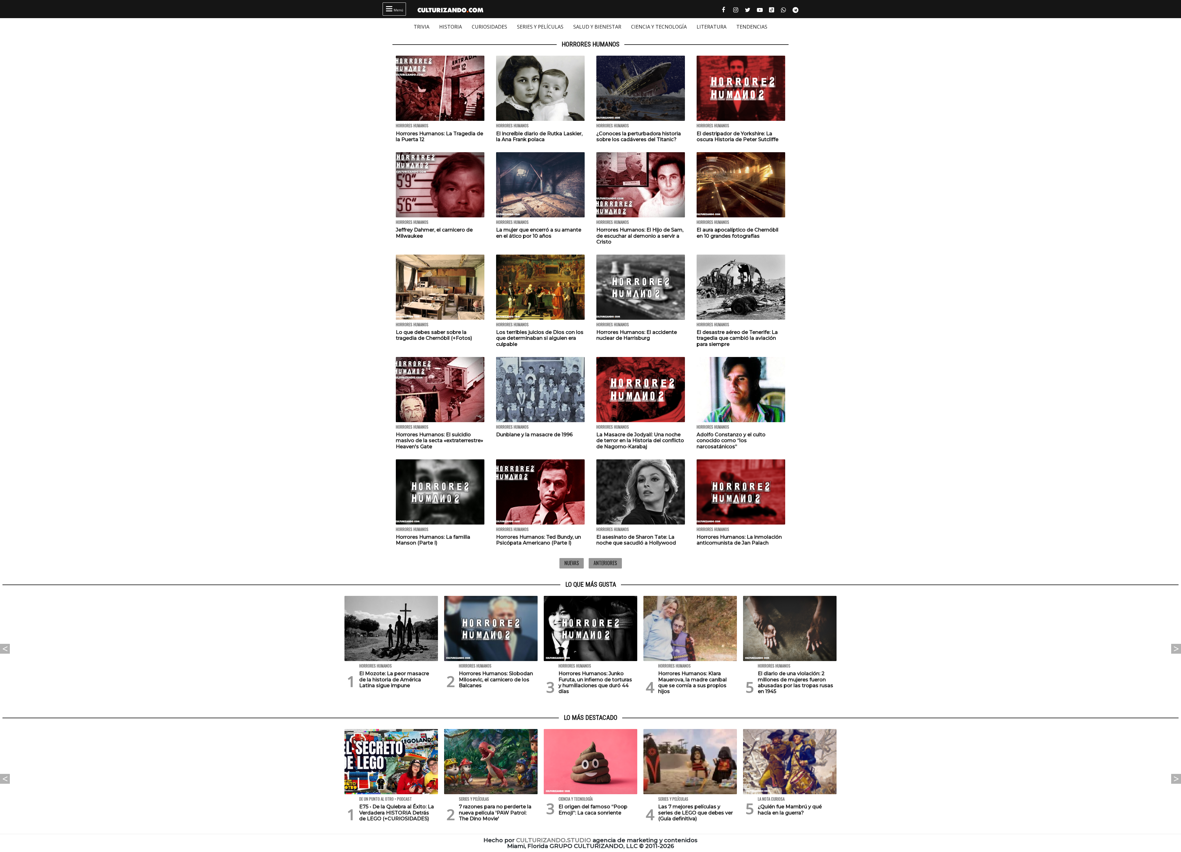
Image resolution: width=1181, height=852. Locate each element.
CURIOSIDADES (489, 26)
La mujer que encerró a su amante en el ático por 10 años (538, 233)
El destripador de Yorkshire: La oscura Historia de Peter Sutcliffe (737, 136)
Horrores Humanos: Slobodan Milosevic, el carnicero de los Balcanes (496, 679)
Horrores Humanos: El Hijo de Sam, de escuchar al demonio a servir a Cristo (639, 235)
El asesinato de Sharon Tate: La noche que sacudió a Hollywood (636, 540)
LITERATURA (711, 26)
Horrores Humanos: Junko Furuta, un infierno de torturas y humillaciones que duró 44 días (595, 682)
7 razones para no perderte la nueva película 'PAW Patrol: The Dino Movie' (495, 812)
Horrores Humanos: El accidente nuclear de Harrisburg (636, 335)
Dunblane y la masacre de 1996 (534, 435)
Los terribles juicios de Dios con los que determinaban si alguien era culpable (539, 338)
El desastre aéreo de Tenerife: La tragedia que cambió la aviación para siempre (737, 338)
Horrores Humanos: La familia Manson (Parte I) (433, 540)
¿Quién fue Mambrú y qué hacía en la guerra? (790, 809)
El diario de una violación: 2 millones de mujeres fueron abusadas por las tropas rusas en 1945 (795, 682)
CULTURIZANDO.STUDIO (553, 840)
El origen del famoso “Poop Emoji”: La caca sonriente (593, 809)
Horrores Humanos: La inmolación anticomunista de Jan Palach (739, 540)
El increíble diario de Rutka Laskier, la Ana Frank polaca (539, 136)
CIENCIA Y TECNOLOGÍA (659, 26)
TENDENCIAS (751, 26)
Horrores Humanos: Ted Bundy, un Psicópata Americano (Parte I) (538, 540)
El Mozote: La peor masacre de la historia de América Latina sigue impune (394, 679)
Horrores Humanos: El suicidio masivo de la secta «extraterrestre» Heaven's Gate (439, 440)
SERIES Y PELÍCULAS (540, 26)
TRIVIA (421, 26)
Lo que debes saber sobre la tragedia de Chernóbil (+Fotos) (434, 335)
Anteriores (605, 563)
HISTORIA (450, 26)
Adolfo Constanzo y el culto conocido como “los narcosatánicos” (731, 440)
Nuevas (571, 563)
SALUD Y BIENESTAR (597, 26)
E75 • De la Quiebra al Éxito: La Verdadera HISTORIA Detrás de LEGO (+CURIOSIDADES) (396, 812)
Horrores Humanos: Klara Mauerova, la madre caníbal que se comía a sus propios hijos (692, 682)
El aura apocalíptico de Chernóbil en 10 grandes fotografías (737, 233)
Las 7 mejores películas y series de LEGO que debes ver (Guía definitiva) (695, 812)
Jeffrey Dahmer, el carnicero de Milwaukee (434, 233)
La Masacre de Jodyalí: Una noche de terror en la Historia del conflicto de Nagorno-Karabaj (640, 440)
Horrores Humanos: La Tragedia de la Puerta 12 (439, 136)
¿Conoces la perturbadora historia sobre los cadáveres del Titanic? (638, 136)
